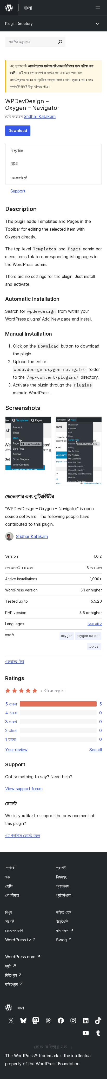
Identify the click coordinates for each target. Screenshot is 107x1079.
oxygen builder (88, 636)
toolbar (94, 646)
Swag (64, 939)
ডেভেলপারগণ (14, 930)
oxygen (66, 636)
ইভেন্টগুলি (62, 921)
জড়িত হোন (63, 912)
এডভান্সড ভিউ (14, 661)
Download (18, 130)
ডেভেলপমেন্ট (19, 177)
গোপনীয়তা (12, 895)
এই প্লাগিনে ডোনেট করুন (22, 835)
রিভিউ (14, 163)
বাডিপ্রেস (14, 984)
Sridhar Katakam (40, 116)
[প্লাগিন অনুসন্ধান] (60, 42)
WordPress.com (23, 956)
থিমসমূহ (61, 877)
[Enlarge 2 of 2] (94, 423)
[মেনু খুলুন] (98, 8)
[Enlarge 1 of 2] (44, 423)
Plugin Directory (19, 23)
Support (17, 191)
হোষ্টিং (9, 886)
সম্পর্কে (10, 867)
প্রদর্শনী (61, 867)
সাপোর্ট (9, 921)
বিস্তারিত (17, 150)
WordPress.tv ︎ (20, 939)
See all (95, 749)
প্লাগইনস (62, 886)
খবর (7, 877)
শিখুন (8, 912)
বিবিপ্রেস (13, 975)
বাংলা (20, 1007)
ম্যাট (10, 966)
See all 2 (95, 624)
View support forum (24, 788)
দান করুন (64, 930)
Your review (16, 749)
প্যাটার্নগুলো (63, 895)
